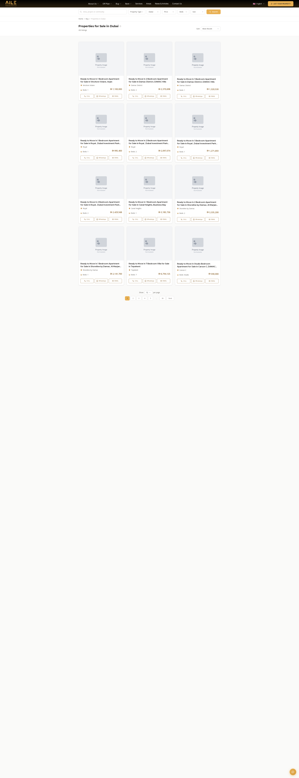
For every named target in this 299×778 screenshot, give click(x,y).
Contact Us (177, 3)
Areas (148, 3)
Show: (141, 292)
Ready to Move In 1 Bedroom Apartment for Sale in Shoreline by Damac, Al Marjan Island (100, 266)
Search (215, 12)
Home (80, 19)
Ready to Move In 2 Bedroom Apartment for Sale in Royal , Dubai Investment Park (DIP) (148, 143)
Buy (87, 19)
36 (163, 298)
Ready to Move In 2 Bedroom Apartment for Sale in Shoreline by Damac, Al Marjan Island (196, 205)
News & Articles (162, 3)
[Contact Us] (293, 772)
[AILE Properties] (11, 4)
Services (138, 3)
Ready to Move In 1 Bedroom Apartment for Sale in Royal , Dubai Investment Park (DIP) (99, 143)
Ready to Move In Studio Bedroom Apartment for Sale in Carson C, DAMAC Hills (196, 266)
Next (170, 298)
